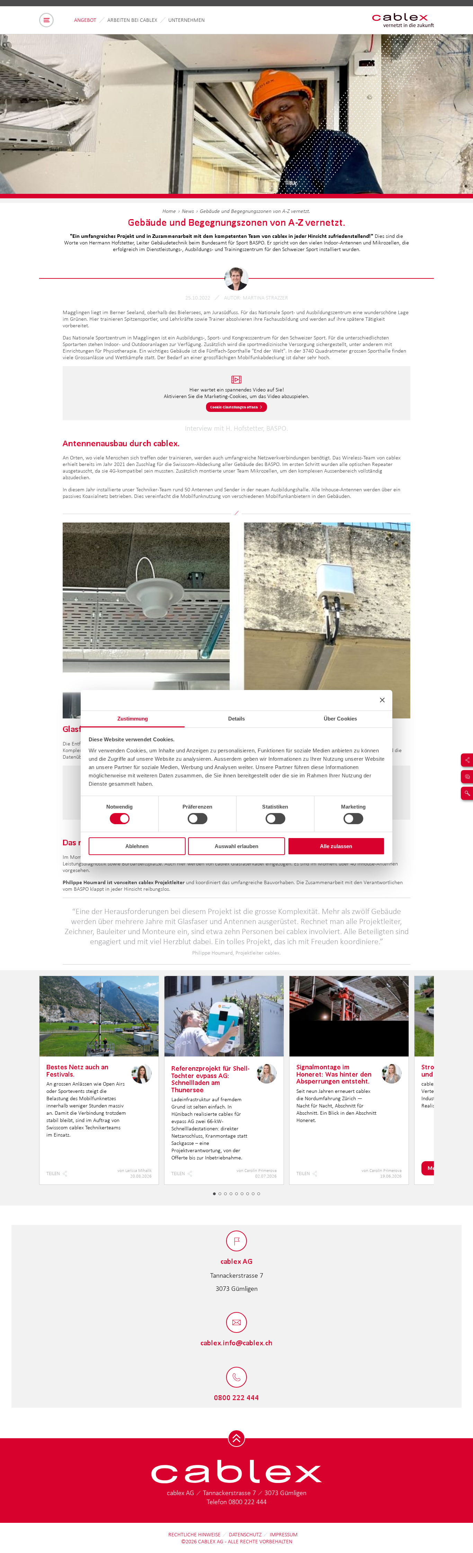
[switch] (197, 818)
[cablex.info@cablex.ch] (236, 1323)
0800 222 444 (248, 1501)
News (188, 211)
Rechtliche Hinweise (194, 1534)
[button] (214, 1193)
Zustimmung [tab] (132, 718)
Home (169, 211)
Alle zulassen (336, 846)
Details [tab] (236, 718)
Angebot (85, 20)
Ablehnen (137, 846)
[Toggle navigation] (46, 20)
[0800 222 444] (236, 1377)
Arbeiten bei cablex (132, 20)
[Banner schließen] (382, 700)
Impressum (284, 1534)
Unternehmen (186, 20)
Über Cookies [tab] (340, 718)
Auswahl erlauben (236, 846)
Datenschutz (245, 1534)
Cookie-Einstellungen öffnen (234, 407)
